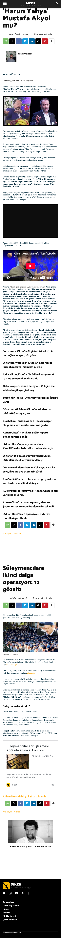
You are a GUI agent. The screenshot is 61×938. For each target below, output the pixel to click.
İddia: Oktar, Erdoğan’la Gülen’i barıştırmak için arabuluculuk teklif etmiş (28, 376)
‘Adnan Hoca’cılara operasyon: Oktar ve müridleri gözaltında (26, 516)
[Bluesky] (4, 893)
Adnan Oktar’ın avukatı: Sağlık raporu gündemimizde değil (25, 434)
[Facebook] (19, 41)
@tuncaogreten (27, 80)
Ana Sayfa (7, 533)
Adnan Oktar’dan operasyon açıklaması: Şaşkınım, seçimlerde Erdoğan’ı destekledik (28, 504)
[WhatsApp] (6, 41)
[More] (51, 41)
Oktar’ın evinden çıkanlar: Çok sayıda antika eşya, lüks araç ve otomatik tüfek (29, 469)
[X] (12, 41)
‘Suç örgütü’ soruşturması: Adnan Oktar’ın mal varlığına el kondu (30, 493)
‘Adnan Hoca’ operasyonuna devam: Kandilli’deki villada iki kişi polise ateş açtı (28, 446)
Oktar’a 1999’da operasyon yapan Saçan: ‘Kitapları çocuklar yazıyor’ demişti (27, 458)
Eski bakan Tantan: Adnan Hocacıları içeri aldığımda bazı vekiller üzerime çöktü (27, 423)
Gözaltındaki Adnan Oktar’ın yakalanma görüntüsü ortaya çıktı (27, 411)
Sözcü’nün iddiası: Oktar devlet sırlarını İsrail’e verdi (30, 400)
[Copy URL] (38, 41)
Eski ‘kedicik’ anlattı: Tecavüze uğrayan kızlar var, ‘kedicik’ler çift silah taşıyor (30, 481)
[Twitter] (22, 893)
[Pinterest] (45, 41)
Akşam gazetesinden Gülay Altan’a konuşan (27, 286)
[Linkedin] (32, 41)
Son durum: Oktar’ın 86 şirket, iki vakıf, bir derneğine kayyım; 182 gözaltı (28, 353)
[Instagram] (10, 893)
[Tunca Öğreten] (11, 56)
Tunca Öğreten (25, 53)
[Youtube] (16, 893)
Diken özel (17, 533)
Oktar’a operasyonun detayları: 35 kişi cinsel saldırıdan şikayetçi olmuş (29, 388)
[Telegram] (25, 41)
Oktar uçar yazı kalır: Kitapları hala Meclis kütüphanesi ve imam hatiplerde (27, 365)
